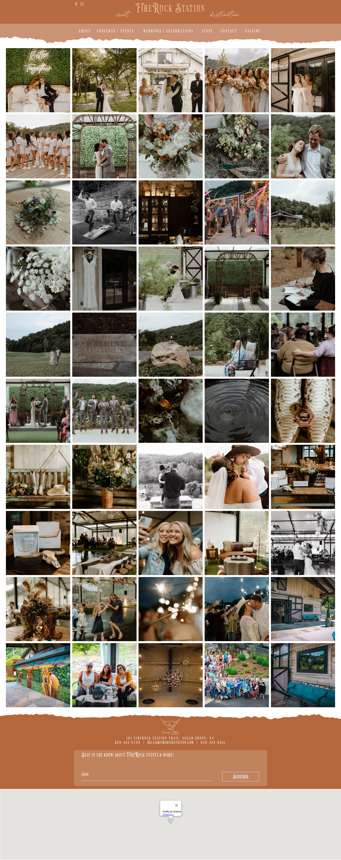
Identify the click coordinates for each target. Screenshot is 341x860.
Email (85, 774)
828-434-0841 (213, 742)
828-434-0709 (128, 742)
